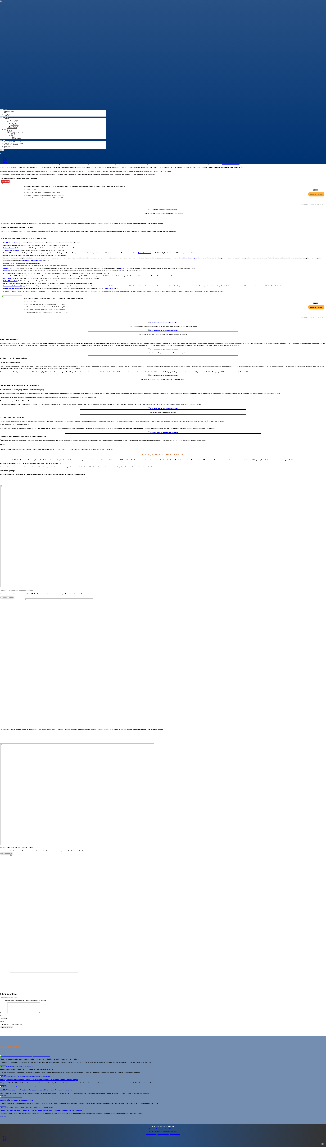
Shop (2, 151)
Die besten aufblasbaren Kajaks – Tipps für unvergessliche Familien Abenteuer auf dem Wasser (41, 1110)
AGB (162, 1131)
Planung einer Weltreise (13, 143)
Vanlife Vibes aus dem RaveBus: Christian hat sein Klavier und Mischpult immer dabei (37, 1090)
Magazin (3, 140)
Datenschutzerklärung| (162, 1129)
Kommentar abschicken (6, 1027)
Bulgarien (15, 125)
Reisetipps (8, 147)
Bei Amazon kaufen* (316, 194)
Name (2, 1015)
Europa (7, 118)
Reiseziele (4, 117)
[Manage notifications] (322, 1144)
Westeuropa (12, 128)
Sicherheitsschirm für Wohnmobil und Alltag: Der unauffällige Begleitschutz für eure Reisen (39, 1059)
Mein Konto (174, 1131)
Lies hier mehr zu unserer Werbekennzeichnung (14, 223)
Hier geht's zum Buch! (7, 597)
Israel (13, 134)
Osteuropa (11, 123)
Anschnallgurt (108, 288)
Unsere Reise (9, 111)
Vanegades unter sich (12, 141)
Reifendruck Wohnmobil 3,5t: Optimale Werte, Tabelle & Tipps (26, 1069)
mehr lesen (3, 1065)
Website (2, 1021)
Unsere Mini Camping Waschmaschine (16, 1100)
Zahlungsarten (173, 1129)
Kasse (172, 1134)
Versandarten (167, 1131)
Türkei (9, 131)
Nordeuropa (12, 122)
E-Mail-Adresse (4, 1018)
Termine (7, 114)
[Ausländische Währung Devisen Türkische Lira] (163, 209)
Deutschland (12, 120)
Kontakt (7, 115)
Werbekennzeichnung (163, 1134)
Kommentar (3, 1012)
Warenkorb (177, 1134)
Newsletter (157, 1131)
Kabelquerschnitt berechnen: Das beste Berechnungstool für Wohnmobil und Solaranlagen (39, 1080)
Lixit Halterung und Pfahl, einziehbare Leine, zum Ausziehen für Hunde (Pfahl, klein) (54, 298)
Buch (2, 149)
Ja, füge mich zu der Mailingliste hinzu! (12, 1024)
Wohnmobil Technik (11, 144)
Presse (6, 112)
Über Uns (4, 109)
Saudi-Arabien (16, 138)
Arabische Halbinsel (15, 132)
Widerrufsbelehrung (151, 1134)
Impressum (152, 1129)
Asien (6, 129)
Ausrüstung (8, 146)
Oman (13, 137)
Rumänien (14, 126)
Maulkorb (6, 291)
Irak (12, 135)
